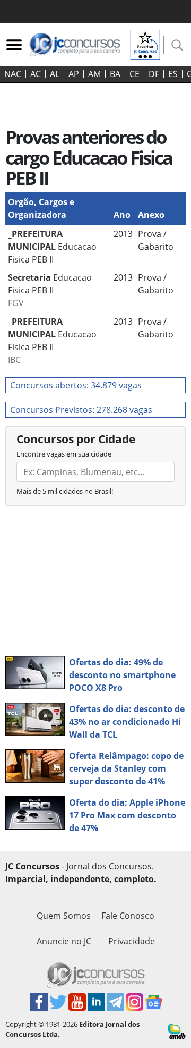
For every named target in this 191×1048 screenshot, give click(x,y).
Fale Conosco (127, 916)
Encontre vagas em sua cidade (63, 454)
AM (94, 74)
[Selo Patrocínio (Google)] (145, 43)
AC (35, 74)
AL (54, 74)
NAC (12, 74)
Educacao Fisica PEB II (52, 246)
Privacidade (131, 941)
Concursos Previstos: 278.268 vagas (81, 410)
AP (73, 74)
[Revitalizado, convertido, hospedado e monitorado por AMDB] (177, 1030)
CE (134, 74)
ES (173, 74)
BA (115, 74)
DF (154, 74)
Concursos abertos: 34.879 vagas (76, 385)
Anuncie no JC (64, 941)
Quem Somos (64, 916)
